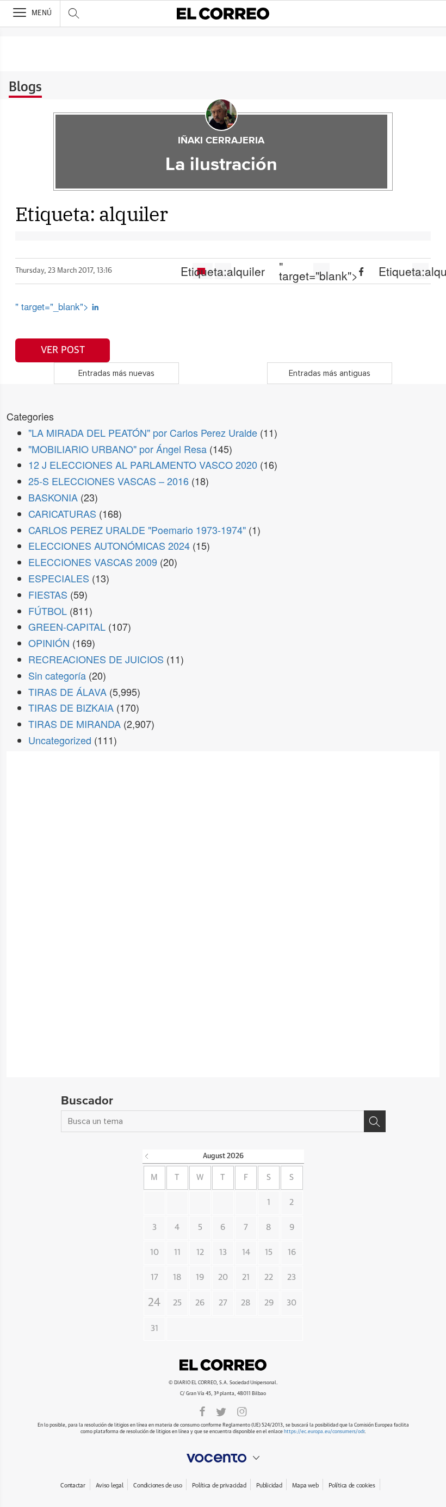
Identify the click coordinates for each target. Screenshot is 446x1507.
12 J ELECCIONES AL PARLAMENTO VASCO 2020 (142, 464)
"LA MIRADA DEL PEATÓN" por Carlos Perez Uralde (142, 432)
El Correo (223, 1365)
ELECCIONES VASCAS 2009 (92, 562)
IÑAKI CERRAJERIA (221, 141)
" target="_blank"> (53, 306)
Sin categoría (57, 675)
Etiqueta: (223, 271)
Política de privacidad (219, 1486)
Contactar (72, 1486)
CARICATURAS (62, 513)
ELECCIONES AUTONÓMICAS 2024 (109, 545)
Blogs (25, 87)
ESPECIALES (58, 578)
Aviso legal (109, 1486)
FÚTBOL (47, 611)
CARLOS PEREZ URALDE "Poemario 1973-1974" (137, 530)
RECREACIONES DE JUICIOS (96, 659)
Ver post (63, 350)
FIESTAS (47, 594)
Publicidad (269, 1486)
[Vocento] (223, 1458)
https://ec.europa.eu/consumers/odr (324, 1431)
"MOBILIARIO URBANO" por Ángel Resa (117, 449)
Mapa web (305, 1486)
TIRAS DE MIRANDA (74, 724)
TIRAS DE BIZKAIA (71, 707)
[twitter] (221, 1411)
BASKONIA (53, 497)
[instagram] (242, 1411)
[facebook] (202, 1411)
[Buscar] (375, 1121)
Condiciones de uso (157, 1486)
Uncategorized (59, 740)
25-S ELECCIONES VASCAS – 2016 (108, 481)
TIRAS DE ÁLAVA (67, 692)
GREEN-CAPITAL (67, 626)
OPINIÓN (49, 643)
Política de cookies (352, 1486)
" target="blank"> (321, 271)
